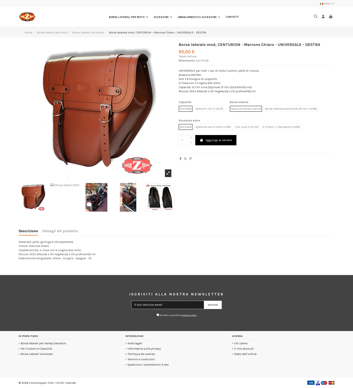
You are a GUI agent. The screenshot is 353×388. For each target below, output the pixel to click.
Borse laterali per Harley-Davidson (43, 343)
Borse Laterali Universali (37, 354)
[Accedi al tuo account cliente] (323, 17)
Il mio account (244, 348)
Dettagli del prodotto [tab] (60, 231)
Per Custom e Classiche (36, 348)
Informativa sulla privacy (144, 348)
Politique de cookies (141, 354)
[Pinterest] (190, 159)
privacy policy (189, 315)
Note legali (135, 343)
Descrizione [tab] (28, 231)
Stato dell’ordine (245, 354)
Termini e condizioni (141, 359)
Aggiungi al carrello (219, 140)
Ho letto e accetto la (178, 315)
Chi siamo (241, 343)
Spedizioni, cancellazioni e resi (148, 364)
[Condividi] (180, 159)
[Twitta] (185, 159)
